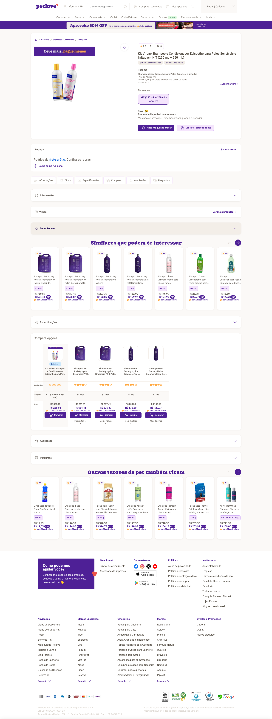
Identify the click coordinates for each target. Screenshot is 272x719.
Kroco (81, 664)
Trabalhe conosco (212, 591)
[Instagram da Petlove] (142, 566)
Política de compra (178, 581)
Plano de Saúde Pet (49, 629)
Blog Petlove (45, 654)
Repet (41, 634)
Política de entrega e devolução (184, 576)
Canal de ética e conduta (216, 581)
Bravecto (162, 654)
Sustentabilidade (211, 566)
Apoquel (161, 669)
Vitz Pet (82, 659)
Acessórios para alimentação (133, 659)
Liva (80, 644)
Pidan (81, 669)
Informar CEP (75, 6)
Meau (81, 624)
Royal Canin (163, 624)
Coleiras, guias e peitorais (131, 669)
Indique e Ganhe (47, 649)
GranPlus (162, 639)
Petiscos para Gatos (128, 654)
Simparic (162, 659)
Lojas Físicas (209, 601)
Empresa (207, 571)
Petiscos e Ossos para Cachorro (135, 649)
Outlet (200, 629)
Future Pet (83, 654)
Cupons (201, 624)
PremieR (161, 634)
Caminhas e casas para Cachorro (135, 664)
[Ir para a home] (47, 8)
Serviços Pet (44, 639)
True (80, 634)
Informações (46, 180)
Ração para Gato (126, 629)
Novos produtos (206, 634)
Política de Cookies (178, 571)
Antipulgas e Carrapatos (130, 634)
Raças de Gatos (46, 664)
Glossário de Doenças (50, 669)
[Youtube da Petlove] (155, 566)
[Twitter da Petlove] (148, 566)
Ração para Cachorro (129, 624)
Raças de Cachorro (48, 659)
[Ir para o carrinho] (193, 6)
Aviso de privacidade (179, 566)
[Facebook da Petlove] (136, 566)
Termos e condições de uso (217, 576)
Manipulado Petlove (49, 644)
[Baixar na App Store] (150, 574)
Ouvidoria (207, 586)
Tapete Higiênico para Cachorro (134, 644)
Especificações (90, 180)
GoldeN (161, 629)
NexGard (162, 664)
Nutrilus (82, 629)
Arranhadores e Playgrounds (133, 674)
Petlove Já (43, 674)
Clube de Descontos (49, 624)
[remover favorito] (124, 47)
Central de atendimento (112, 566)
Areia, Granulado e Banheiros (133, 639)
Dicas (68, 180)
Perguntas (164, 180)
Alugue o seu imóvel (213, 606)
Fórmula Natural (166, 644)
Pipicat (161, 674)
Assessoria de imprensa (112, 571)
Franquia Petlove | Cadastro (217, 596)
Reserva (82, 674)
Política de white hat (179, 586)
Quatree (161, 649)
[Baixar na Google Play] (150, 584)
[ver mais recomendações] (238, 243)
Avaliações (140, 180)
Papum (82, 649)
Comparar (116, 180)
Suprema (83, 639)
